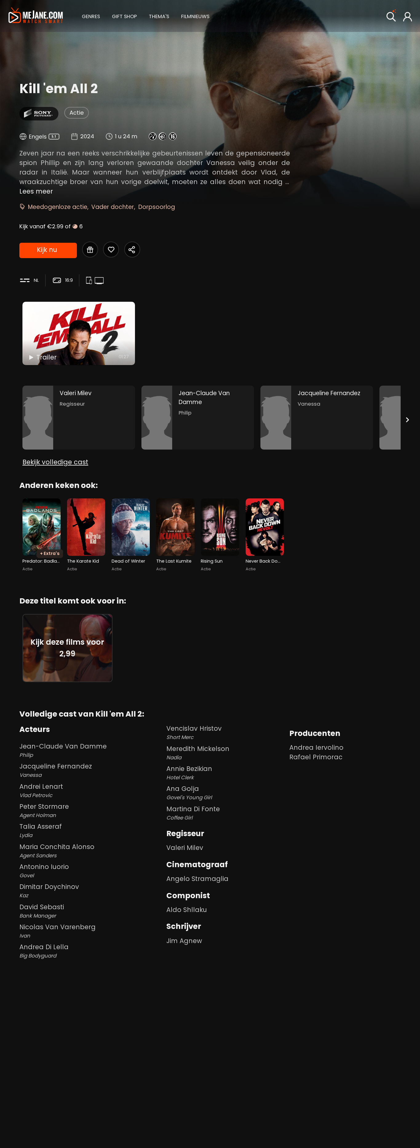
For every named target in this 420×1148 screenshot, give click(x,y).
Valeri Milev (184, 847)
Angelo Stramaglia (197, 878)
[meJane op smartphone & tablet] (90, 281)
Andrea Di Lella (44, 950)
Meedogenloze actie (57, 207)
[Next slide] (407, 419)
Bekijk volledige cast (55, 462)
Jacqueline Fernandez (55, 770)
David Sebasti (41, 910)
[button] (91, 15)
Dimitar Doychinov (49, 890)
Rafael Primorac (316, 757)
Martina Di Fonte (193, 812)
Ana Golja (189, 792)
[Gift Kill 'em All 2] (90, 250)
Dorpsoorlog (156, 207)
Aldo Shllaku (186, 909)
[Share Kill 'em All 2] (132, 250)
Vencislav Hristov (194, 732)
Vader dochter (112, 207)
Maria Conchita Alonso (56, 850)
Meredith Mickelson (197, 752)
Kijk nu (47, 249)
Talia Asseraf (40, 830)
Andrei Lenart (41, 790)
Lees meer (36, 191)
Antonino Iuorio (44, 870)
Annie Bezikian (189, 772)
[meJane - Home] (35, 15)
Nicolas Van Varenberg (57, 930)
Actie (76, 112)
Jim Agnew (184, 940)
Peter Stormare (44, 810)
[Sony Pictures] (39, 113)
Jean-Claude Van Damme (63, 750)
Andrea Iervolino (316, 747)
